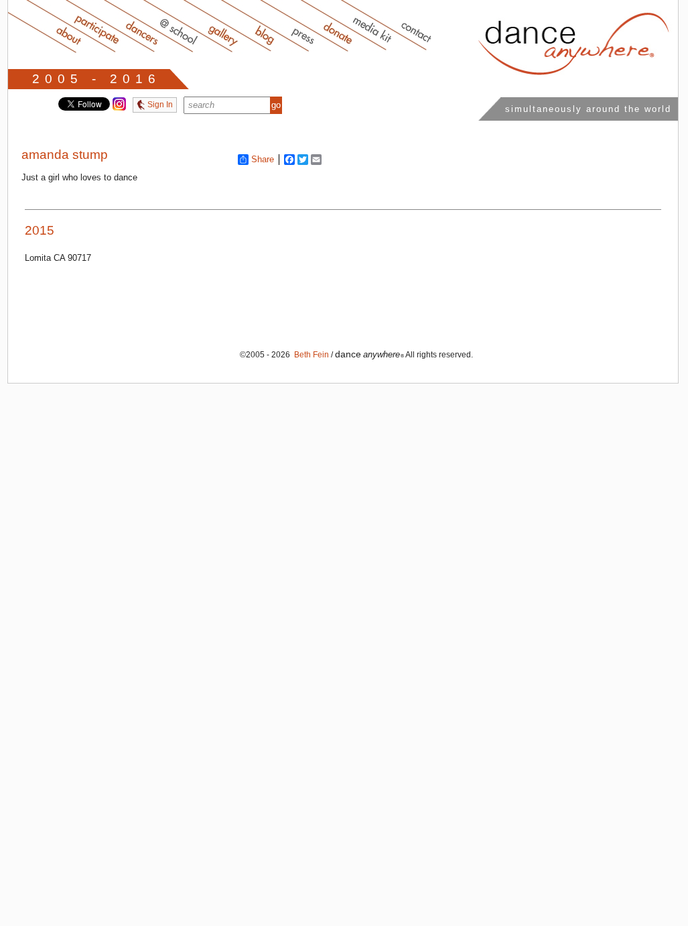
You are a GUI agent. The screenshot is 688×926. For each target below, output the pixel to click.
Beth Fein (310, 354)
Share (262, 159)
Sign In (159, 104)
